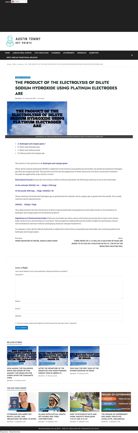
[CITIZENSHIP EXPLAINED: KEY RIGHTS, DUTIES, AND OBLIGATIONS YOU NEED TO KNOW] (22, 402)
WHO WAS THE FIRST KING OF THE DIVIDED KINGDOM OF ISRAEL (84, 369)
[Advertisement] (69, 17)
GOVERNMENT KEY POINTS (17, 409)
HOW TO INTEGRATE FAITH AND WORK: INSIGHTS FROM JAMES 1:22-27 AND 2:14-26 (83, 416)
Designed (85, 428)
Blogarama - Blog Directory (10, 432)
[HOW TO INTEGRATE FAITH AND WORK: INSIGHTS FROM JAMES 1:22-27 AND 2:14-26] (85, 402)
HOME (7, 53)
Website (18, 316)
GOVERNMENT (69, 53)
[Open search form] (132, 55)
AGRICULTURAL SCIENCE (22, 53)
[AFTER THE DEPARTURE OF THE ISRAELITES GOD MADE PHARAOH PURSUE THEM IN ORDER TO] (53, 356)
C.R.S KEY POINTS (77, 409)
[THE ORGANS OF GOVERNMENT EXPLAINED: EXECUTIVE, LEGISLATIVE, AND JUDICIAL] (116, 402)
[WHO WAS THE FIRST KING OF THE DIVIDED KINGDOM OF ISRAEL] (85, 356)
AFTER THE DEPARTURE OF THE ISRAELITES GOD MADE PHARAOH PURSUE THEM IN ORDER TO (52, 370)
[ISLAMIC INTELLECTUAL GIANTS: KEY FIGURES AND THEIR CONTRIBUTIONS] (53, 402)
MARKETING (94, 53)
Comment (19, 275)
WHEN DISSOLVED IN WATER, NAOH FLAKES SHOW (36, 239)
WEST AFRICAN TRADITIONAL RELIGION (22, 57)
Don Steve (18, 98)
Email (18, 309)
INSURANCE (81, 53)
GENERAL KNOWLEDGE (23, 77)
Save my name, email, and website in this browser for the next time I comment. (47, 323)
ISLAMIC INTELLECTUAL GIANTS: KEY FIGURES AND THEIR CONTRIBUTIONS (52, 416)
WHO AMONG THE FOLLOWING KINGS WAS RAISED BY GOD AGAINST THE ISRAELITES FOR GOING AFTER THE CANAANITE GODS (20, 373)
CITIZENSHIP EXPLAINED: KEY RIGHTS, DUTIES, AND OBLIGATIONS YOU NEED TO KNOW (21, 416)
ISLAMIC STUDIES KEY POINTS (50, 409)
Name (18, 301)
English (16, 1)
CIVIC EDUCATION (41, 53)
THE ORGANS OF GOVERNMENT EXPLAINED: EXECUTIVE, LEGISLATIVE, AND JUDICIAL (114, 416)
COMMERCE (55, 53)
